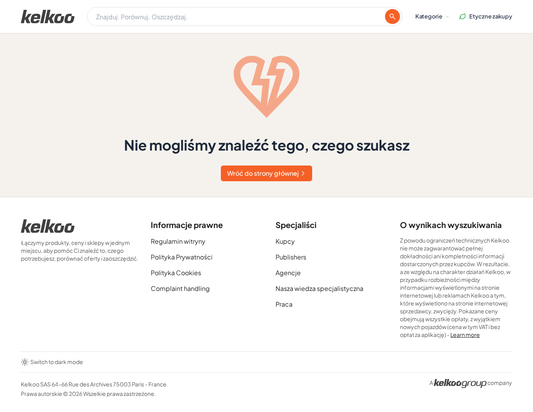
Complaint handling (180, 288)
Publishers (291, 257)
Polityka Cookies (176, 273)
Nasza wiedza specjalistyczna (319, 288)
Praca (284, 304)
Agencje (288, 273)
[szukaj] (392, 16)
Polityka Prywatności (182, 257)
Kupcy (285, 241)
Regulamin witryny (178, 241)
